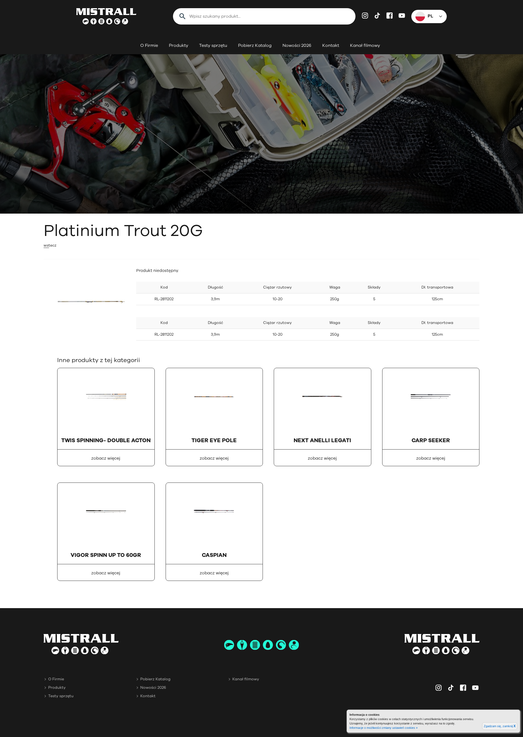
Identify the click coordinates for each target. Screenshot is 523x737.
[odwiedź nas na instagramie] (365, 15)
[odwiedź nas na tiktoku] (377, 15)
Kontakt (330, 45)
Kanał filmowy (365, 45)
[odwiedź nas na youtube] (402, 15)
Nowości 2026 (296, 45)
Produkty (178, 45)
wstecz (50, 245)
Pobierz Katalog (255, 45)
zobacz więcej (105, 458)
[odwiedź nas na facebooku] (389, 15)
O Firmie (149, 45)
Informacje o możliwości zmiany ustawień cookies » (383, 727)
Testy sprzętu (213, 45)
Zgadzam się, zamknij (500, 726)
